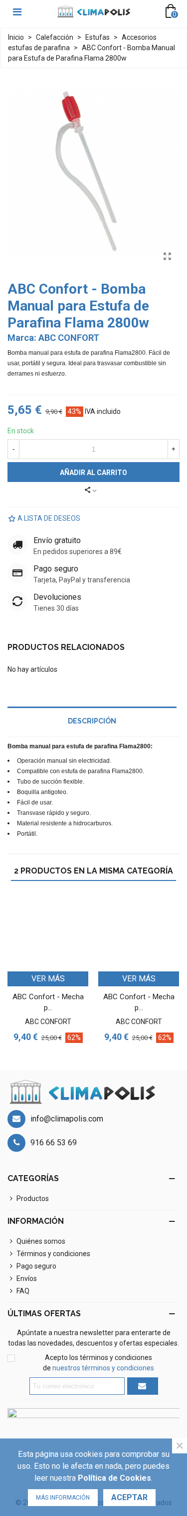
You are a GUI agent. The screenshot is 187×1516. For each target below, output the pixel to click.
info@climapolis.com (66, 1118)
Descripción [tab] (92, 721)
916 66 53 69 (53, 1142)
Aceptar (129, 1497)
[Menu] (16, 11)
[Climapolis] (93, 11)
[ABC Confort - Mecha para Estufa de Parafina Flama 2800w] (47, 931)
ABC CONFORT (68, 337)
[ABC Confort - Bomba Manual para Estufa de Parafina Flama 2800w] (167, 256)
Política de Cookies (114, 1478)
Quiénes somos (40, 1241)
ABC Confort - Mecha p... (48, 1002)
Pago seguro (36, 1266)
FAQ (22, 1291)
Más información (63, 1497)
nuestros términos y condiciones (103, 1368)
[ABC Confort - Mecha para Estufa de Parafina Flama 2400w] (138, 931)
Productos (32, 1198)
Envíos (26, 1278)
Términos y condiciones (53, 1254)
